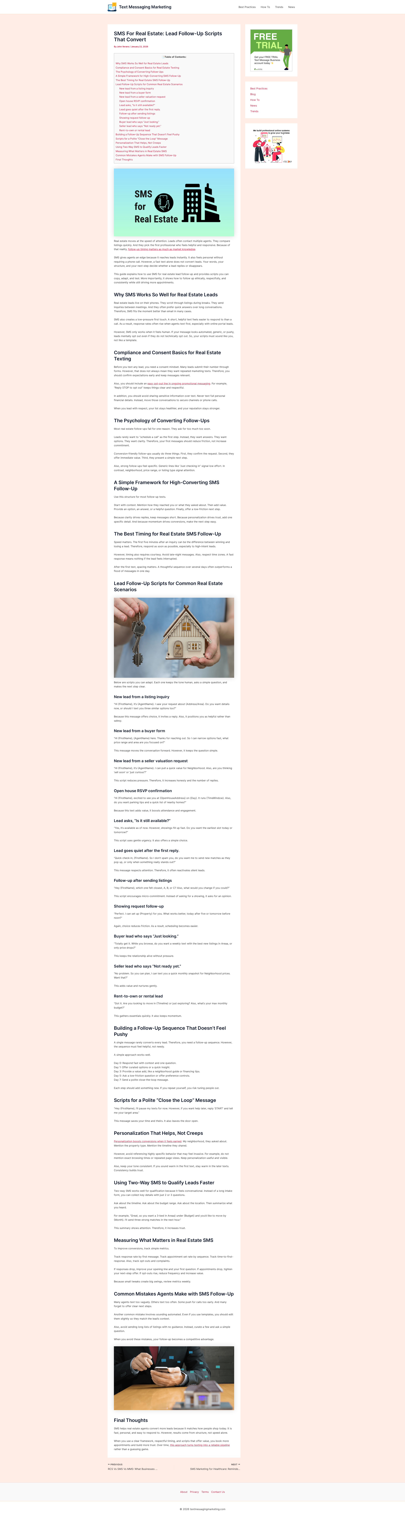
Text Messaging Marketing (145, 6)
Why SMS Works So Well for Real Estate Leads (142, 63)
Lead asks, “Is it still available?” (137, 105)
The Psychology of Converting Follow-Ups (139, 71)
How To (265, 7)
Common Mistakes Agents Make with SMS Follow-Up (146, 155)
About (183, 1491)
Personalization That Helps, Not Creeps (138, 142)
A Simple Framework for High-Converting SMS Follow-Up (148, 75)
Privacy (194, 1491)
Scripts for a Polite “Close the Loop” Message (142, 138)
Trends (279, 7)
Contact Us (218, 1491)
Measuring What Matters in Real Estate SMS (141, 151)
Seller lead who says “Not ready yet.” (140, 126)
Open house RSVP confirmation (137, 101)
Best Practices (247, 7)
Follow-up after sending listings (137, 113)
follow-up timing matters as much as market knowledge (161, 249)
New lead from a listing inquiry (136, 88)
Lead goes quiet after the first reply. (139, 109)
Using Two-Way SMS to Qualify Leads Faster (141, 146)
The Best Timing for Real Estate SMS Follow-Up (143, 80)
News (291, 7)
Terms (205, 1491)
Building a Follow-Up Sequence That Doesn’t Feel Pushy (147, 134)
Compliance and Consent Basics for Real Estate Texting (147, 67)
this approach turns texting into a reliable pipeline (200, 1445)
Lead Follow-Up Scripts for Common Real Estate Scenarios (149, 84)
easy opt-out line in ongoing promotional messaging (178, 383)
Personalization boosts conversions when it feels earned (147, 1141)
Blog (253, 94)
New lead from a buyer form (135, 92)
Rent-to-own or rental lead (134, 130)
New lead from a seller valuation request (142, 96)
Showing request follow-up (134, 117)
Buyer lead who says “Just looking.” (139, 121)
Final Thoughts (124, 159)
